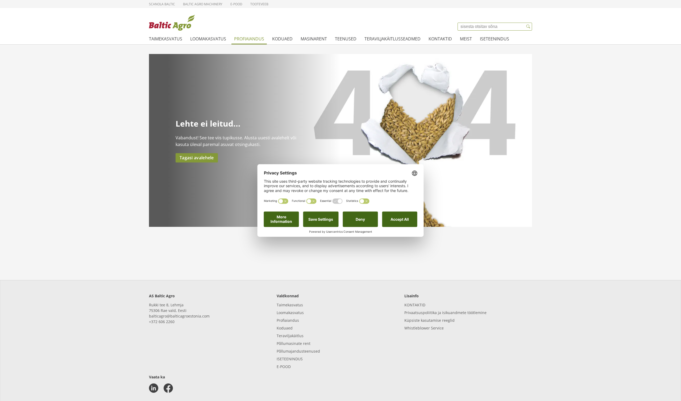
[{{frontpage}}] (172, 22)
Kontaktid (440, 39)
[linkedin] (153, 388)
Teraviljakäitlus (290, 335)
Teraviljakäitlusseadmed (392, 39)
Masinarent (314, 39)
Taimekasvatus (165, 39)
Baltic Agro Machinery (202, 4)
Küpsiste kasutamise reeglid (429, 320)
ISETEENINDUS (290, 358)
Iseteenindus (494, 39)
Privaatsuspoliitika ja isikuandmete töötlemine (445, 312)
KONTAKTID (414, 304)
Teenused (345, 39)
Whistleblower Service (424, 328)
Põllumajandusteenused (298, 351)
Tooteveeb (259, 4)
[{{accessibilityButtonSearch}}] (528, 27)
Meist (466, 39)
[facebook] (168, 388)
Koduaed (282, 39)
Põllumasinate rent (293, 343)
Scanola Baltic (162, 4)
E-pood (236, 4)
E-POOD (284, 366)
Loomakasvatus (208, 39)
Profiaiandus (249, 39)
